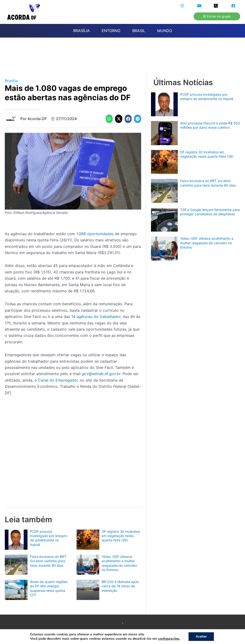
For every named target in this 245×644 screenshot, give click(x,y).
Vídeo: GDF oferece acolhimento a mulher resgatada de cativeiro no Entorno (119, 563)
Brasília (11, 80)
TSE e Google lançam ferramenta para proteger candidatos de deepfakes (210, 212)
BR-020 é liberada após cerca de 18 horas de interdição (120, 586)
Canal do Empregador (58, 380)
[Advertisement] (125, 58)
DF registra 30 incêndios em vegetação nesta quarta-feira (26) (121, 535)
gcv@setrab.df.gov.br (101, 373)
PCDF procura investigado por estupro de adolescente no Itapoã (48, 538)
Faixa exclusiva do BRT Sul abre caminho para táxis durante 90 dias (48, 561)
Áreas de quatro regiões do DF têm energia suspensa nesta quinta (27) (48, 588)
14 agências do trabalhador (96, 316)
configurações (168, 639)
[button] (109, 119)
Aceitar (201, 636)
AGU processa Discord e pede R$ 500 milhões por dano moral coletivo (210, 125)
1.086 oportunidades (95, 233)
